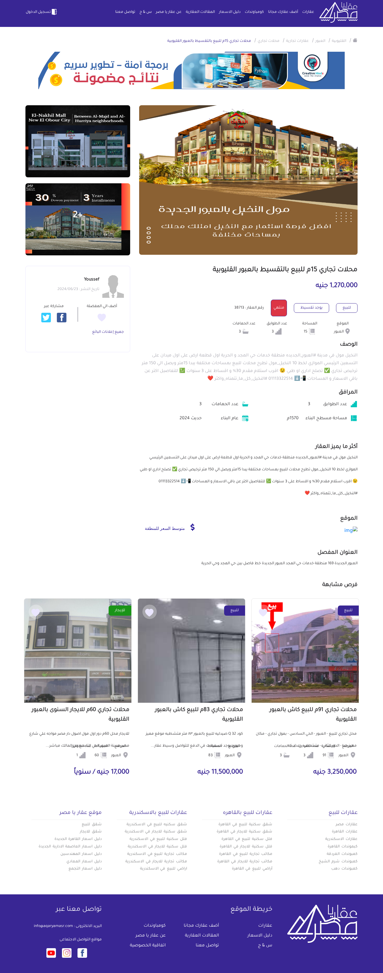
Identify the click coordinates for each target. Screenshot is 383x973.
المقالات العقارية (200, 12)
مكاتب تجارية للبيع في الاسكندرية (157, 854)
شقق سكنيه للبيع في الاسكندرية (157, 825)
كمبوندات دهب (344, 869)
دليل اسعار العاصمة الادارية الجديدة (70, 847)
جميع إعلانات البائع (108, 332)
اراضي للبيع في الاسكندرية (163, 869)
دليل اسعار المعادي (84, 862)
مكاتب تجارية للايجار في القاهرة (244, 862)
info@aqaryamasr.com (53, 926)
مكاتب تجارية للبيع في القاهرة (245, 854)
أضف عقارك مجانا (283, 12)
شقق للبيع (92, 825)
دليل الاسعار (230, 12)
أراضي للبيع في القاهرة (252, 869)
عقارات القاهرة (345, 832)
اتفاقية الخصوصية (148, 945)
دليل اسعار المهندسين (81, 854)
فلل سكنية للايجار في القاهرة (246, 847)
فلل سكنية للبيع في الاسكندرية (158, 839)
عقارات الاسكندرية (341, 839)
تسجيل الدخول (38, 12)
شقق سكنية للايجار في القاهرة (244, 832)
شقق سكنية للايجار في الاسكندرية (156, 832)
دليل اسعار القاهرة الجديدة (78, 839)
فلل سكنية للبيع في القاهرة (246, 839)
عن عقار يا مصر (169, 12)
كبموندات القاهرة (343, 847)
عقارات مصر (347, 825)
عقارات (308, 12)
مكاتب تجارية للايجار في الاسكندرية (156, 862)
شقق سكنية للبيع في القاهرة (245, 825)
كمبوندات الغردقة (342, 854)
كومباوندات (254, 12)
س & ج (145, 12)
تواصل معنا (125, 12)
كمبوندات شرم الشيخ (338, 862)
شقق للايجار (91, 832)
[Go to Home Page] (355, 40)
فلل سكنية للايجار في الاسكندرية (157, 847)
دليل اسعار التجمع (85, 869)
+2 (78, 215)
